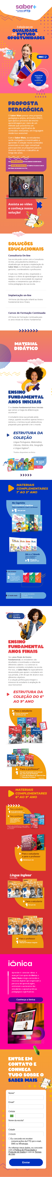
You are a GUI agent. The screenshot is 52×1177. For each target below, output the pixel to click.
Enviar (26, 1162)
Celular (11, 1111)
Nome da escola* (16, 1120)
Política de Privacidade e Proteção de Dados (22, 1151)
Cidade (11, 1130)
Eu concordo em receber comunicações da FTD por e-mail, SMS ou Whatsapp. (25, 1141)
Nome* (11, 1093)
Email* (11, 1102)
